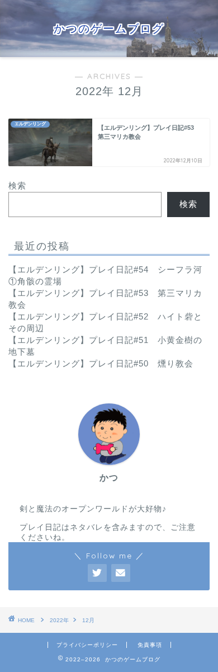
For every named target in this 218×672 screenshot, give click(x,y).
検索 (17, 185)
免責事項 (150, 645)
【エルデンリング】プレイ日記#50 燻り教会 (100, 363)
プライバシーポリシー (87, 645)
